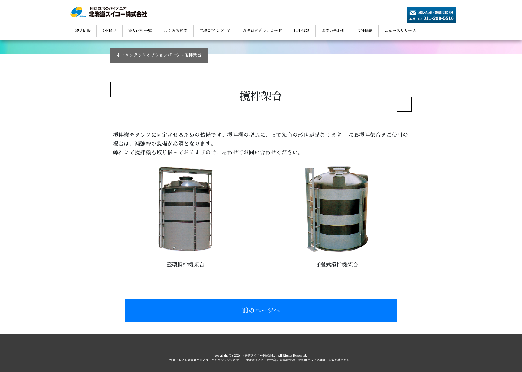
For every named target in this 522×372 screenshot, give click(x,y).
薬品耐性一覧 (140, 31)
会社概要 (364, 31)
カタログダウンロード (262, 31)
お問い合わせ (333, 31)
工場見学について (215, 31)
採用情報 (301, 31)
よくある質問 (175, 31)
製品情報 (83, 31)
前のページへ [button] (261, 310)
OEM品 (110, 31)
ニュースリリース (400, 31)
